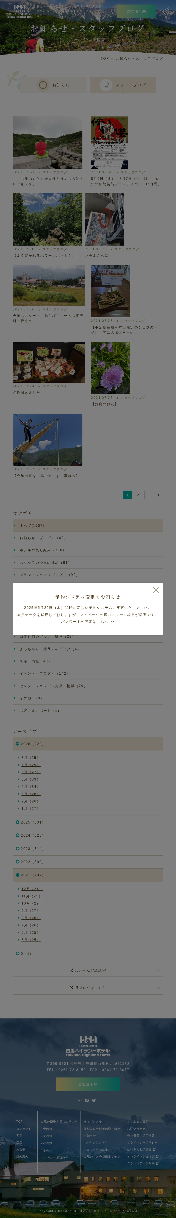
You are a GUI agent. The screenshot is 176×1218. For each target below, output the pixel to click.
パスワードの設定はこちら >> (88, 622)
